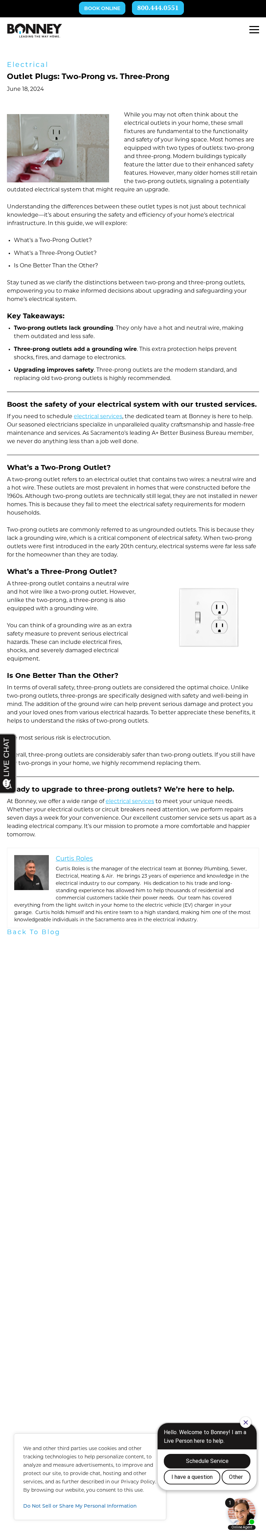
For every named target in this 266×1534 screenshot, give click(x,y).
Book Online (102, 8)
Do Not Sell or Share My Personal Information (80, 1506)
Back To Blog (33, 933)
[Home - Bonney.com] (34, 30)
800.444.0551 (158, 8)
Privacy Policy (138, 1482)
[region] (90, 1476)
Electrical (27, 65)
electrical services (98, 417)
